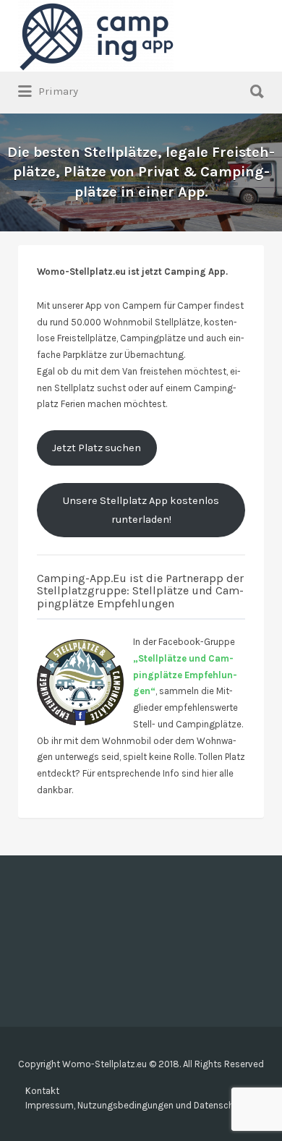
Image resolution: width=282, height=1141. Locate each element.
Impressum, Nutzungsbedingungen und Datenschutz (136, 1105)
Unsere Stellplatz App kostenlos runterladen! (141, 510)
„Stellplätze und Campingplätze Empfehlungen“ (185, 675)
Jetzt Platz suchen (96, 448)
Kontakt (42, 1090)
